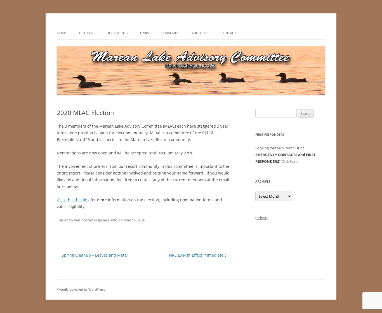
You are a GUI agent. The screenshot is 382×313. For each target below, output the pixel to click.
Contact (228, 33)
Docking (86, 33)
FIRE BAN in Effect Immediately (200, 255)
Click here (290, 161)
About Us (200, 33)
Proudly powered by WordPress (81, 289)
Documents (117, 33)
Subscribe (170, 33)
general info (107, 220)
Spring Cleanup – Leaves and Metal (92, 255)
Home (62, 33)
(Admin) (261, 217)
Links (144, 33)
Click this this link (73, 199)
